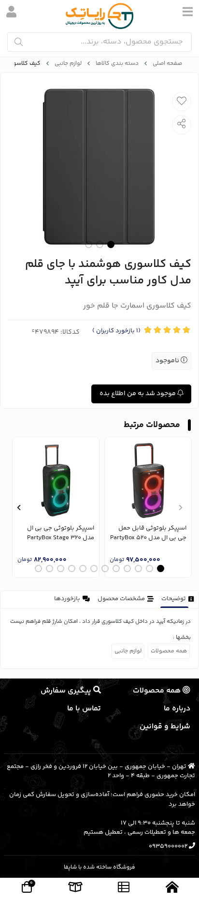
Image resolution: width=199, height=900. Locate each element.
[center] (19, 42)
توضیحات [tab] (173, 599)
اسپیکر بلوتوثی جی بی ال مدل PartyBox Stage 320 (60, 533)
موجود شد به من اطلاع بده (138, 393)
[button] (180, 507)
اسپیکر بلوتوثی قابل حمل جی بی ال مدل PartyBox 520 (148, 533)
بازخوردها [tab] (67, 599)
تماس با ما (84, 709)
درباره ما (177, 709)
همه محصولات (169, 651)
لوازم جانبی (68, 63)
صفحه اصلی (167, 63)
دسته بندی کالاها (117, 63)
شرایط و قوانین (165, 727)
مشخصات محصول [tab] (121, 599)
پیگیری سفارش (67, 691)
